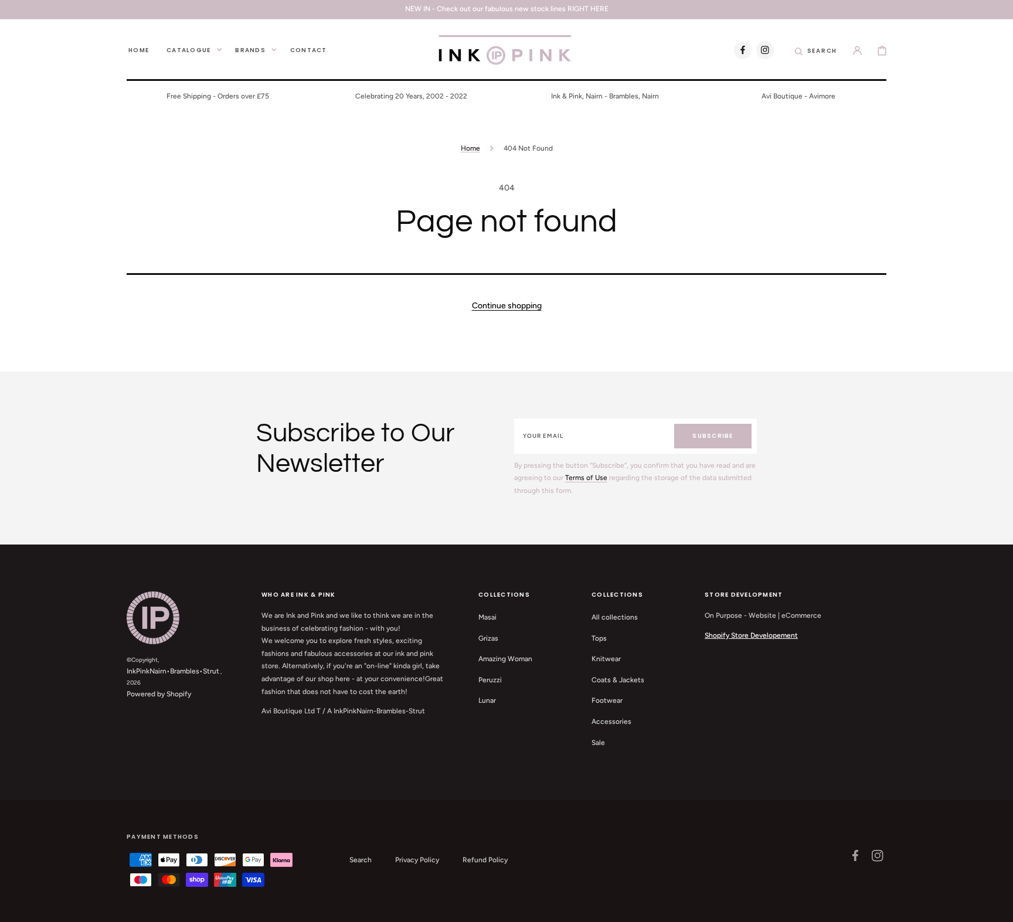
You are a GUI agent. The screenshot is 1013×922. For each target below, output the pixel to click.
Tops (599, 638)
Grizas (488, 638)
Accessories (611, 721)
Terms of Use (586, 478)
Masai (487, 617)
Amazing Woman (505, 659)
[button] (816, 50)
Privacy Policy (417, 860)
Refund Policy (485, 860)
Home (470, 148)
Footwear (607, 700)
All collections (615, 617)
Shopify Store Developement (751, 635)
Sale (598, 743)
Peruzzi (490, 680)
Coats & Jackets (618, 680)
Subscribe (712, 435)
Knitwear (606, 659)
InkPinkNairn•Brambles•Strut (173, 671)
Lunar (487, 700)
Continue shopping (507, 306)
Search (360, 860)
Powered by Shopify (159, 694)
